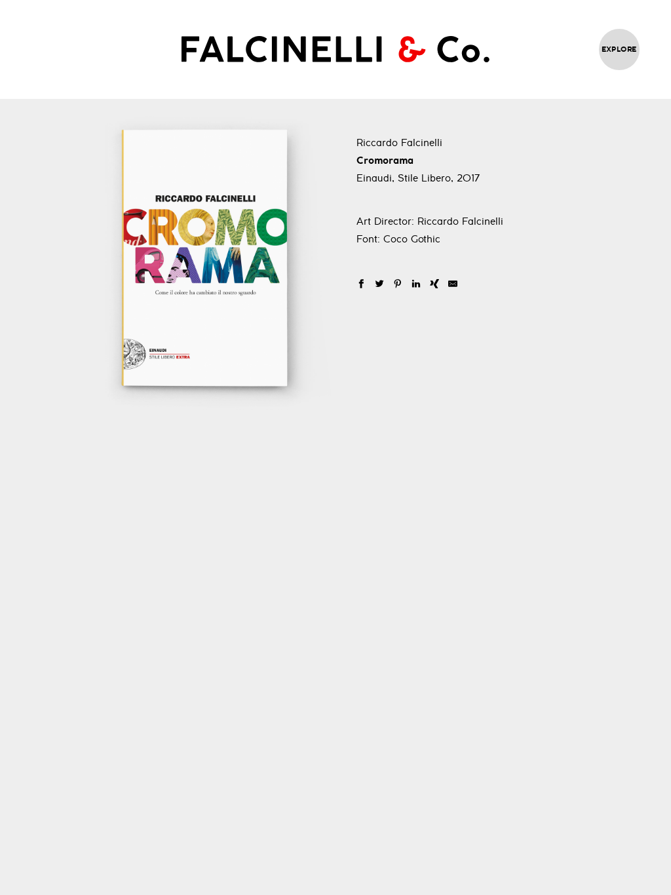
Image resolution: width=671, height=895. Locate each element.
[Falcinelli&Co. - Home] (335, 49)
